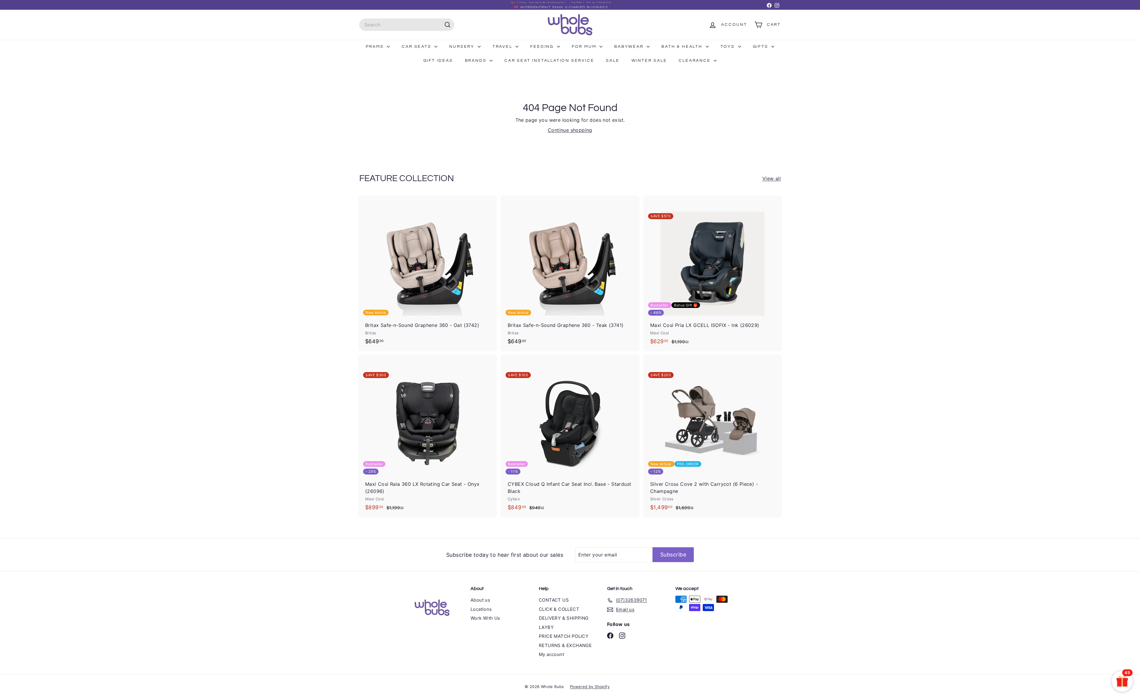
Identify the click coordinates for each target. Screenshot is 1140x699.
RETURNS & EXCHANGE (565, 645)
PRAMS (376, 47)
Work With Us (485, 618)
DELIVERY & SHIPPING (564, 618)
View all (771, 178)
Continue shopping (570, 130)
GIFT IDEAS (438, 60)
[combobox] (406, 24)
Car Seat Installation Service (549, 60)
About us (480, 600)
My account (551, 654)
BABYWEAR (629, 47)
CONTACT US (554, 600)
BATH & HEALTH (682, 47)
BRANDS (476, 60)
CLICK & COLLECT (559, 609)
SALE (612, 60)
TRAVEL (503, 47)
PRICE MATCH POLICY (563, 636)
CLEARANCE (695, 60)
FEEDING (542, 47)
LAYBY (546, 627)
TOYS (729, 47)
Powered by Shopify (589, 686)
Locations (481, 609)
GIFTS (761, 47)
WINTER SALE (649, 60)
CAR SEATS (417, 47)
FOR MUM (585, 47)
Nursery (462, 47)
